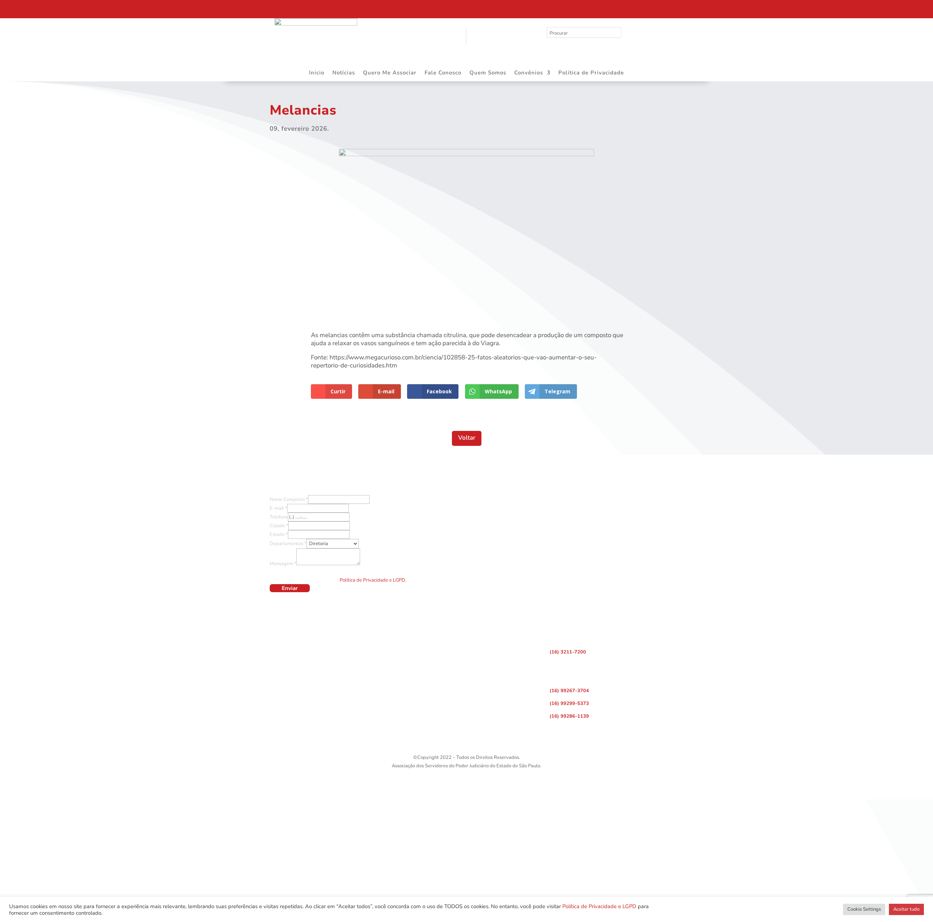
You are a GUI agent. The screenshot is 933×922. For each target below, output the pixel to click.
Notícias (343, 73)
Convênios (528, 73)
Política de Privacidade (591, 73)
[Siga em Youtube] (728, 7)
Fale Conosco (443, 73)
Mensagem (283, 563)
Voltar (466, 437)
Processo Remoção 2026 (74, 8)
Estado (279, 534)
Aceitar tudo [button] (906, 909)
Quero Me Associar (390, 73)
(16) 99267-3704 (569, 690)
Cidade (279, 525)
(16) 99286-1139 (569, 716)
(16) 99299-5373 (569, 703)
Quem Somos (487, 73)
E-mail (278, 508)
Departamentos (288, 543)
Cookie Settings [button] (864, 909)
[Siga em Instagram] (712, 7)
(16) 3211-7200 (568, 652)
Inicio (316, 73)
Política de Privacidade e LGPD (599, 906)
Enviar (290, 588)
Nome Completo (289, 499)
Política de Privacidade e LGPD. (373, 580)
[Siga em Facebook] (697, 7)
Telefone (279, 517)
